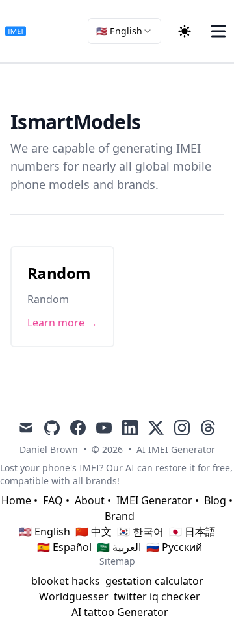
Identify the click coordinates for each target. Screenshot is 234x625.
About (90, 500)
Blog (215, 500)
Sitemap (117, 561)
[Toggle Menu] (218, 31)
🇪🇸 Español (64, 547)
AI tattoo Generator (120, 612)
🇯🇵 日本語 (192, 531)
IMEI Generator (154, 500)
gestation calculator (154, 581)
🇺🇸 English (44, 531)
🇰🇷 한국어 (140, 531)
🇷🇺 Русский (174, 547)
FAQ (53, 500)
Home (16, 500)
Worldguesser (74, 596)
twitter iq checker (157, 596)
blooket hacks (65, 581)
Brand (120, 516)
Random (58, 273)
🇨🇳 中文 (93, 531)
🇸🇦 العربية (119, 547)
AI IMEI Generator (175, 449)
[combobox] (124, 31)
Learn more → (62, 322)
